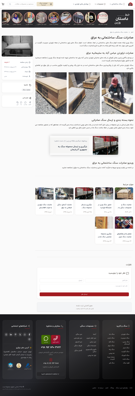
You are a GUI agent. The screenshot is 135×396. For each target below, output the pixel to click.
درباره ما (100, 388)
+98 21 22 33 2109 (50, 363)
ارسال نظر (84, 294)
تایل (104, 125)
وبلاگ (112, 388)
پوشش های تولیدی (81, 4)
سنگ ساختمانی (117, 4)
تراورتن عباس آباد (87, 58)
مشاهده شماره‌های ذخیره (49, 374)
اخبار (132, 32)
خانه (131, 388)
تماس (94, 388)
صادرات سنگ (88, 46)
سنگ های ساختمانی (105, 43)
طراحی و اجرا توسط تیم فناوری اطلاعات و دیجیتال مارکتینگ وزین (17, 389)
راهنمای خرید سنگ (122, 388)
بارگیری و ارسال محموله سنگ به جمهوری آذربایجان (72, 148)
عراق (75, 168)
